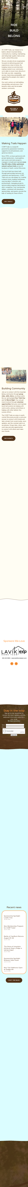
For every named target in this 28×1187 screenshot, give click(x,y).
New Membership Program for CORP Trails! (13, 927)
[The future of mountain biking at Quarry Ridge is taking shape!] (14, 943)
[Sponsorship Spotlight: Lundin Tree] (14, 913)
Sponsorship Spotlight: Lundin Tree (12, 917)
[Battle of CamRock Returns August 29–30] (14, 933)
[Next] (16, 663)
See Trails (8, 201)
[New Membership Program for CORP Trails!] (14, 923)
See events (8, 438)
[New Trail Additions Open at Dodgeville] (14, 965)
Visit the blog (14, 980)
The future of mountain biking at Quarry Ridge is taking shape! (13, 948)
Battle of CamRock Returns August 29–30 (14, 937)
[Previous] (12, 663)
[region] (14, 655)
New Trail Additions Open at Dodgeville (13, 968)
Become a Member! (14, 109)
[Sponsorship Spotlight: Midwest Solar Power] (14, 955)
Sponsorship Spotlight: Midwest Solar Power (12, 959)
